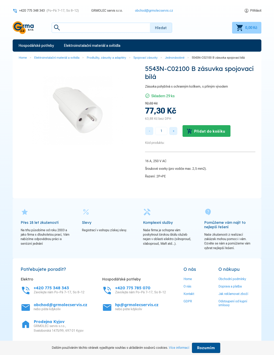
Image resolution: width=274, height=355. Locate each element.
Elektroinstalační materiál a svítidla (56, 57)
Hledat (161, 28)
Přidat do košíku (209, 131)
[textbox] (112, 28)
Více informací (179, 348)
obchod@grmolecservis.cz (154, 10)
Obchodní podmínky (232, 279)
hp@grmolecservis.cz (136, 304)
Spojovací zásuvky (145, 57)
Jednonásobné (175, 57)
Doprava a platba (230, 286)
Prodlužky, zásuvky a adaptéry (106, 57)
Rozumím (206, 348)
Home (23, 57)
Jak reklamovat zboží (233, 294)
